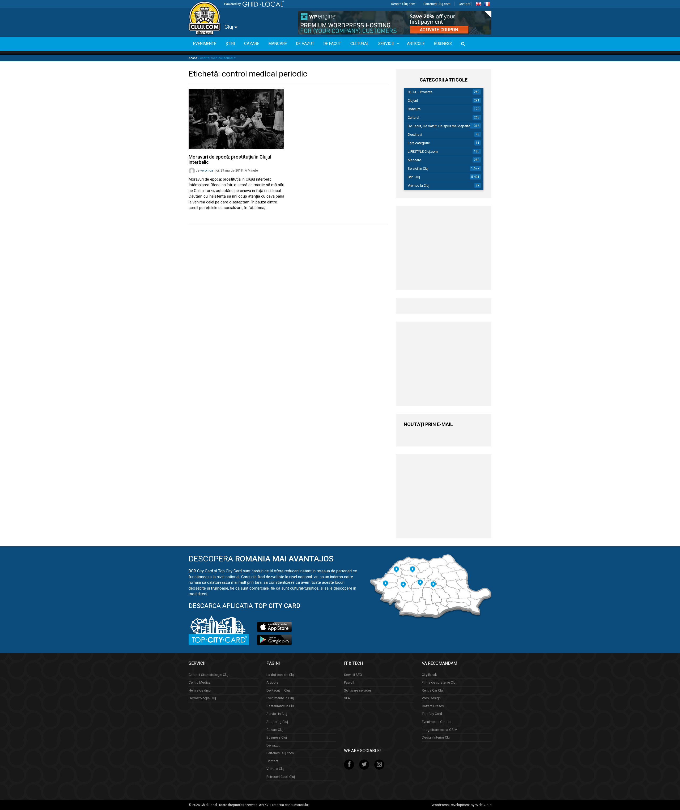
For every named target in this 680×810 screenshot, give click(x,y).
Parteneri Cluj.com (436, 4)
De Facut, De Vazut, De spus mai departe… (440, 126)
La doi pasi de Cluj (280, 675)
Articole (272, 682)
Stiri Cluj (414, 177)
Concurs (414, 109)
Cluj (229, 27)
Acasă (193, 58)
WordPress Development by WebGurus (461, 805)
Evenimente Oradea (436, 722)
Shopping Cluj (277, 722)
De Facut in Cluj (278, 690)
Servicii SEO (353, 675)
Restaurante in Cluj (280, 706)
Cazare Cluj (274, 730)
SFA (347, 698)
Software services (358, 690)
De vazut (273, 745)
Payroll (349, 682)
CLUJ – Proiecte (420, 92)
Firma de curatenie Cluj (439, 682)
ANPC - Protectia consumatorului (284, 805)
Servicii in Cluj (418, 168)
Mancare (414, 160)
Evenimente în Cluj (280, 698)
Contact (464, 4)
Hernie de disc (200, 690)
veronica (206, 170)
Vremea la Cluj (418, 185)
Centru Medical (200, 682)
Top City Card (432, 714)
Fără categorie (419, 143)
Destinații (415, 135)
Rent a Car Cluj (433, 690)
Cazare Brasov (433, 706)
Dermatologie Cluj (202, 698)
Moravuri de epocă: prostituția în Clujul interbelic (230, 159)
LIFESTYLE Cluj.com (423, 152)
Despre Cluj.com (403, 4)
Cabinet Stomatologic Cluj (208, 675)
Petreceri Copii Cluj (280, 777)
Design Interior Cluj (436, 737)
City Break (429, 675)
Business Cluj (276, 737)
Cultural (413, 118)
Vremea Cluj (275, 769)
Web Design (431, 698)
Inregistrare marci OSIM (439, 730)
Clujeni (413, 101)
